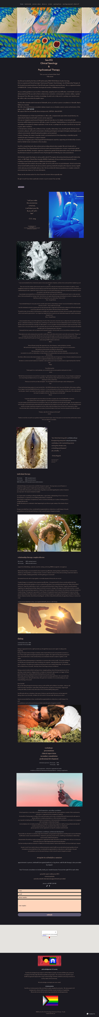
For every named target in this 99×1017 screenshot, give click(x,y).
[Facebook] (49, 886)
